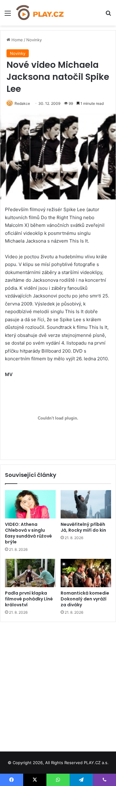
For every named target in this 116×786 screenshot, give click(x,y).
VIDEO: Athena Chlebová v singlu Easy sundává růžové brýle (28, 533)
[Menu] (8, 15)
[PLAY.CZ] (40, 12)
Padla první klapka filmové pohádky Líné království (29, 599)
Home (16, 39)
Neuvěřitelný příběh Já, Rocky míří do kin (83, 527)
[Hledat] (108, 15)
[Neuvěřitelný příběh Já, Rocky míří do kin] (86, 504)
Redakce (22, 103)
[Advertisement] (58, 684)
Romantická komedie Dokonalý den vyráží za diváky (85, 599)
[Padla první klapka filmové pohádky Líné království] (30, 573)
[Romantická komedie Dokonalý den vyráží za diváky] (86, 573)
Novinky (34, 39)
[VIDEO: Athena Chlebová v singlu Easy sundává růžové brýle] (30, 504)
